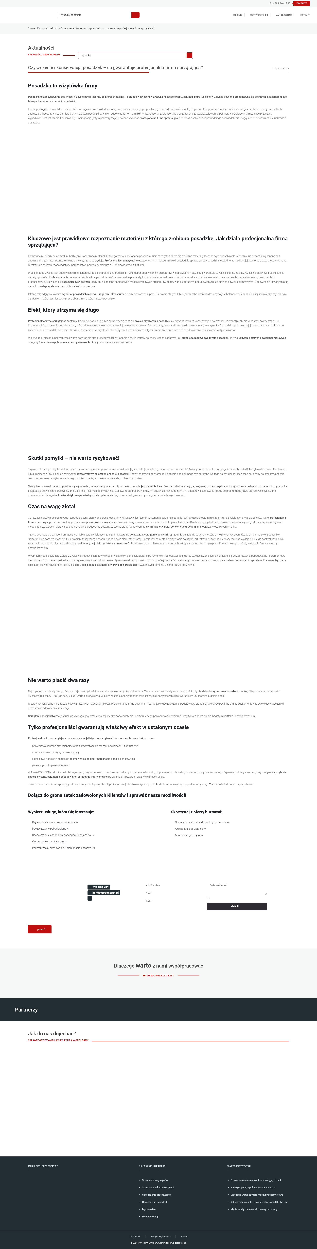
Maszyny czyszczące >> (189, 835)
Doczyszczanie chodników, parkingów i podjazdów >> (63, 835)
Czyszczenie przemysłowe (157, 1194)
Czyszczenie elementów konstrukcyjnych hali (256, 1180)
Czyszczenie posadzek (155, 1202)
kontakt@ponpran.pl (105, 892)
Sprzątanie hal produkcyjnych (158, 1187)
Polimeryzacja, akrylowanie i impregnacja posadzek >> (64, 848)
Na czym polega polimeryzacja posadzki (253, 1187)
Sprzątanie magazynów (155, 1180)
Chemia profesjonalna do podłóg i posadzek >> (202, 822)
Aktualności (52, 28)
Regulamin (135, 1236)
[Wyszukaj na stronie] (135, 15)
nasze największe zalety (158, 975)
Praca (184, 1236)
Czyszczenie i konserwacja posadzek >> (55, 822)
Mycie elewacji (150, 1216)
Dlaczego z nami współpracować (158, 966)
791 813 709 (100, 887)
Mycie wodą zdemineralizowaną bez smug (254, 1209)
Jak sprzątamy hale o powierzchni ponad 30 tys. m (259, 1202)
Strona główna (36, 28)
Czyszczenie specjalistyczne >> (50, 841)
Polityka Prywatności (161, 1236)
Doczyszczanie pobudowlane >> (50, 828)
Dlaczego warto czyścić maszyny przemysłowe (257, 1194)
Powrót (41, 929)
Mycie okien (149, 1209)
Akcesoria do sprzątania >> (190, 828)
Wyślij (235, 906)
